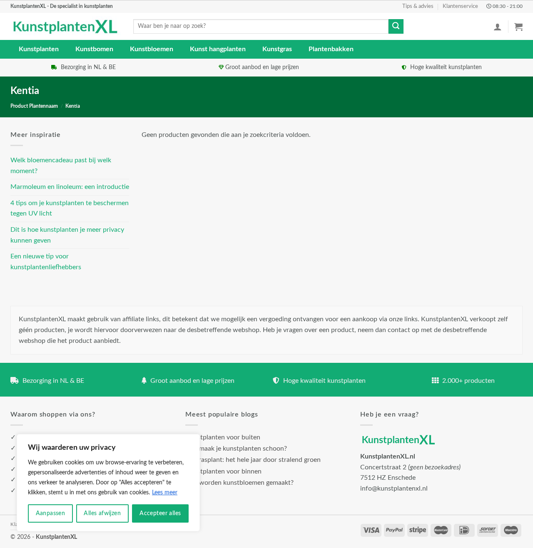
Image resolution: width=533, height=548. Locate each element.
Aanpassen (50, 513)
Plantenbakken (331, 49)
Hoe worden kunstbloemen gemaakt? (239, 482)
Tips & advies (417, 6)
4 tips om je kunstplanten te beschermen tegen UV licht (69, 208)
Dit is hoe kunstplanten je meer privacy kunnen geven (67, 235)
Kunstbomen (94, 49)
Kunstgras (277, 49)
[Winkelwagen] (518, 26)
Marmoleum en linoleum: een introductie (69, 186)
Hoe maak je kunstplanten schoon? (236, 448)
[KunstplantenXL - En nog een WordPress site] (65, 26)
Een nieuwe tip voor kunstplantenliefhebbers (45, 261)
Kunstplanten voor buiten (222, 437)
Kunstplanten (39, 49)
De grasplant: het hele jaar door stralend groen (253, 459)
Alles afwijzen (102, 513)
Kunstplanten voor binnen (223, 471)
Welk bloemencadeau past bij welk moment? (60, 165)
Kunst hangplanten (218, 49)
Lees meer (164, 493)
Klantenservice (460, 6)
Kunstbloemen (151, 49)
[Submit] (396, 26)
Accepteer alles (160, 513)
